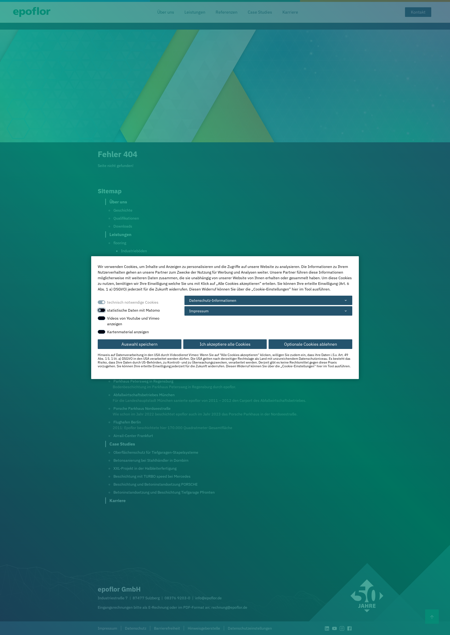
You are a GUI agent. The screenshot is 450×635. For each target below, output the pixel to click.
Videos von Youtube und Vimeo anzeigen (133, 321)
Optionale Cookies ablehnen (310, 344)
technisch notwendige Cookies (132, 302)
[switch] (101, 310)
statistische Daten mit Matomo (133, 310)
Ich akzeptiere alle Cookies (225, 344)
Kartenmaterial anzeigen (128, 331)
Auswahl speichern (139, 344)
